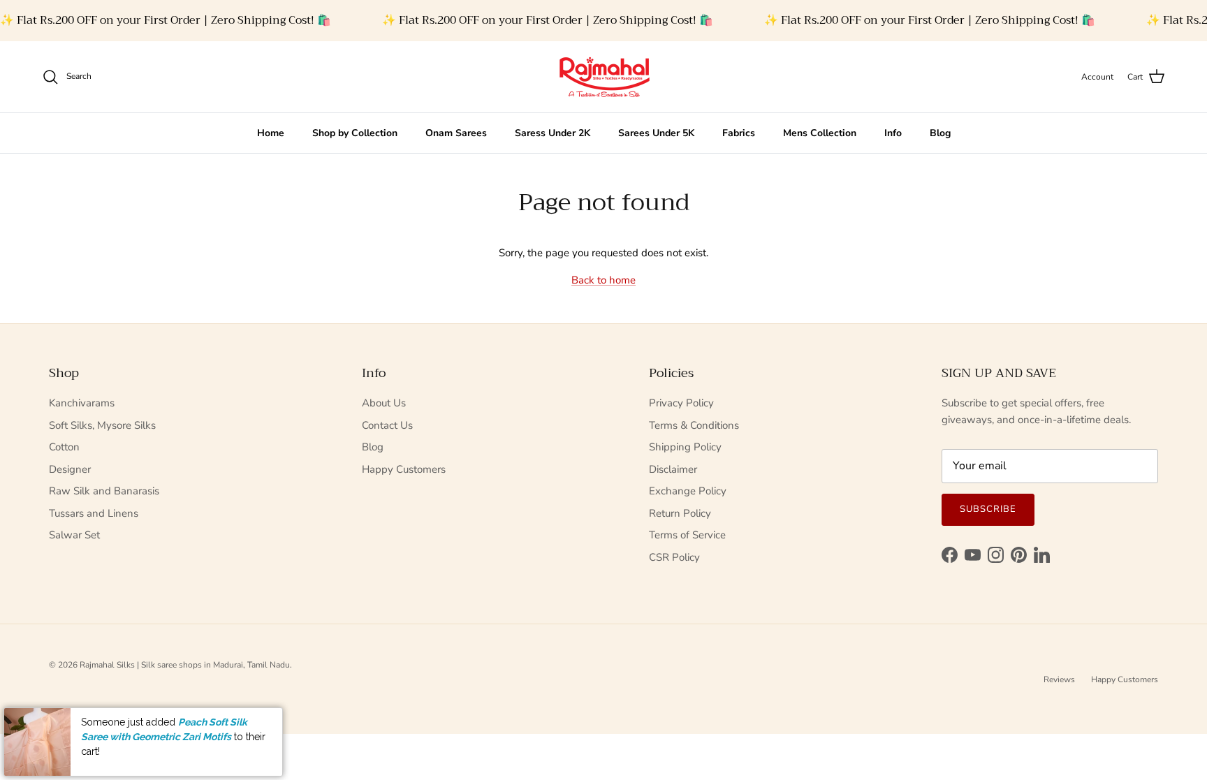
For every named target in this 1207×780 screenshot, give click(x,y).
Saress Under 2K (552, 133)
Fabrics (738, 133)
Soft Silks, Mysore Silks (102, 425)
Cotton (64, 447)
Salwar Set (74, 535)
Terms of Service (687, 535)
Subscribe (988, 509)
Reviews (1059, 679)
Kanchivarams (82, 403)
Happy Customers (404, 469)
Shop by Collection (354, 133)
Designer (70, 469)
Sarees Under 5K (656, 133)
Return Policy (680, 513)
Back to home (603, 280)
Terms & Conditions (694, 425)
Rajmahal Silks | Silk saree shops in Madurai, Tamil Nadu (185, 664)
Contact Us (387, 425)
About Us (384, 403)
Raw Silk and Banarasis (104, 491)
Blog (940, 133)
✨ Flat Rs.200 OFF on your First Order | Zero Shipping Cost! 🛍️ (165, 20)
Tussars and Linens (93, 513)
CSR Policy (674, 557)
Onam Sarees (456, 133)
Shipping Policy (685, 447)
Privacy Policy (681, 403)
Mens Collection (819, 133)
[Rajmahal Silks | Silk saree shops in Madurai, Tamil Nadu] (603, 76)
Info (893, 133)
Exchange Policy (687, 491)
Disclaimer (673, 469)
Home (270, 133)
